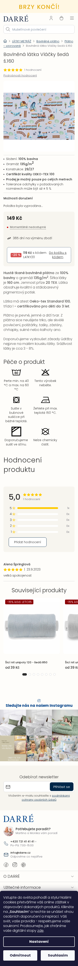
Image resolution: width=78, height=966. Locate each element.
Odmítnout (19, 955)
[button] (23, 683)
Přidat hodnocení (27, 551)
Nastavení (37, 941)
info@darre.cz (20, 859)
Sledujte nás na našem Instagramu (37, 714)
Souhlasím (55, 955)
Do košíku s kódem (55, 261)
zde (31, 930)
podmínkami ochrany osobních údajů (44, 804)
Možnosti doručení (18, 202)
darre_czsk (14, 871)
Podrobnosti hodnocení (20, 79)
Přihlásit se (58, 793)
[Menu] (68, 17)
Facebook (6, 871)
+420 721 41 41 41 (22, 848)
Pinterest (23, 871)
